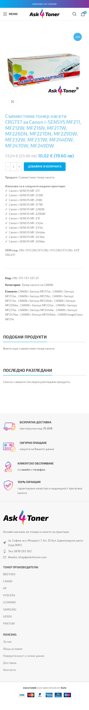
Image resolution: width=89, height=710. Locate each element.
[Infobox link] (44, 426)
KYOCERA (9, 595)
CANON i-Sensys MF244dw (36, 310)
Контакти (9, 669)
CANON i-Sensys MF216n (34, 296)
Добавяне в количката (44, 166)
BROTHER (9, 574)
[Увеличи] (12, 102)
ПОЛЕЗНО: (10, 634)
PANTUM (9, 623)
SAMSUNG (9, 609)
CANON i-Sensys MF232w (37, 305)
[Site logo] (44, 13)
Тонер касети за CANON (37, 285)
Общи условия (12, 648)
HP (5, 588)
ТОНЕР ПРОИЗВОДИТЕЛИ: (21, 567)
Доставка (9, 662)
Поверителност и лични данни (23, 655)
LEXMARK (9, 602)
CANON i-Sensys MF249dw (37, 314)
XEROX (7, 616)
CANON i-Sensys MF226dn (35, 300)
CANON (7, 581)
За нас (7, 641)
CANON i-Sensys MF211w (34, 291)
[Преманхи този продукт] (44, 551)
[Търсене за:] (74, 14)
